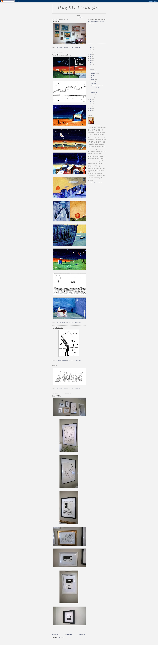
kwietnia (93, 81)
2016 (91, 69)
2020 (91, 60)
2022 (91, 56)
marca (92, 94)
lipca (92, 77)
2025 (91, 50)
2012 (91, 106)
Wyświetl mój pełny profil (95, 182)
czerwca (93, 79)
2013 (91, 104)
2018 (91, 65)
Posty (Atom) (61, 637)
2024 (91, 52)
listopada (93, 71)
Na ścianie (55, 21)
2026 (91, 47)
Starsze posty (82, 634)
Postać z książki (57, 328)
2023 (91, 54)
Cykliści (54, 366)
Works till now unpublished (61, 55)
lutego (92, 97)
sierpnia (93, 75)
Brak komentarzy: (76, 47)
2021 (91, 58)
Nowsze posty (55, 634)
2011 (91, 108)
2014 (91, 101)
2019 (91, 62)
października (94, 73)
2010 (91, 110)
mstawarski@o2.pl (79, 17)
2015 (91, 99)
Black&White (56, 396)
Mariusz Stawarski (79, 8)
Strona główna (68, 634)
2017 (91, 67)
